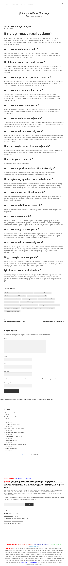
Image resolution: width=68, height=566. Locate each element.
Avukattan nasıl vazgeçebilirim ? (11, 416)
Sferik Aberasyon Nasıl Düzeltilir (53, 322)
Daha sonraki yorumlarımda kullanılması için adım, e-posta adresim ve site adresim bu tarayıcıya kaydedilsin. (31, 379)
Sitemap (50, 399)
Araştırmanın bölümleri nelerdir (46, 299)
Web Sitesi (6, 371)
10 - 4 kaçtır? (7, 383)
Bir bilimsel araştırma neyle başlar (30, 308)
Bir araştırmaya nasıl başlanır (12, 308)
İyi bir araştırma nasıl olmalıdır (12, 311)
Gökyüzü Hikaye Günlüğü (34, 13)
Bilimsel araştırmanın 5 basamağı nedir (14, 305)
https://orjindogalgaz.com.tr (27, 399)
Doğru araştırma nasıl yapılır (47, 308)
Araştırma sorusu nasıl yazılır (25, 292)
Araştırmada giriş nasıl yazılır (29, 299)
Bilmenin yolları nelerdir (31, 305)
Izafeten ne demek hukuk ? (10, 448)
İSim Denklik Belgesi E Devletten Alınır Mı (13, 518)
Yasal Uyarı (22, 4)
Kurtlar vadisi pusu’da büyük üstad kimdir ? (14, 428)
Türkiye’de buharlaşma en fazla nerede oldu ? (15, 444)
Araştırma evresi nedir (10, 292)
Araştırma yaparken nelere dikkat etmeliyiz (15, 296)
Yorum (5, 338)
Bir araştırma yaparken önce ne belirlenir (49, 305)
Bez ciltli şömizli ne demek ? (10, 440)
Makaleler (11, 289)
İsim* (5, 356)
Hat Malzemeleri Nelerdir (10, 523)
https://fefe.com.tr (42, 399)
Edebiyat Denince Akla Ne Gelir (14, 322)
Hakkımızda (30, 4)
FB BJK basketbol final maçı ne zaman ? (13, 436)
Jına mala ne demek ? (9, 420)
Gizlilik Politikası (14, 4)
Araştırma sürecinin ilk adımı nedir (42, 292)
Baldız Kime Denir (8, 513)
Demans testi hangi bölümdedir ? (12, 424)
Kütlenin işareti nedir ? (9, 412)
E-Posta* (6, 364)
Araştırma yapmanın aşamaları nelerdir (37, 296)
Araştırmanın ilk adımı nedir (11, 302)
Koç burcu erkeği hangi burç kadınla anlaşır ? (14, 432)
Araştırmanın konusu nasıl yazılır (45, 302)
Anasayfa (6, 4)
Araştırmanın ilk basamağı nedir (28, 302)
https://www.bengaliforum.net (9, 399)
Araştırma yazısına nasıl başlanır (12, 299)
